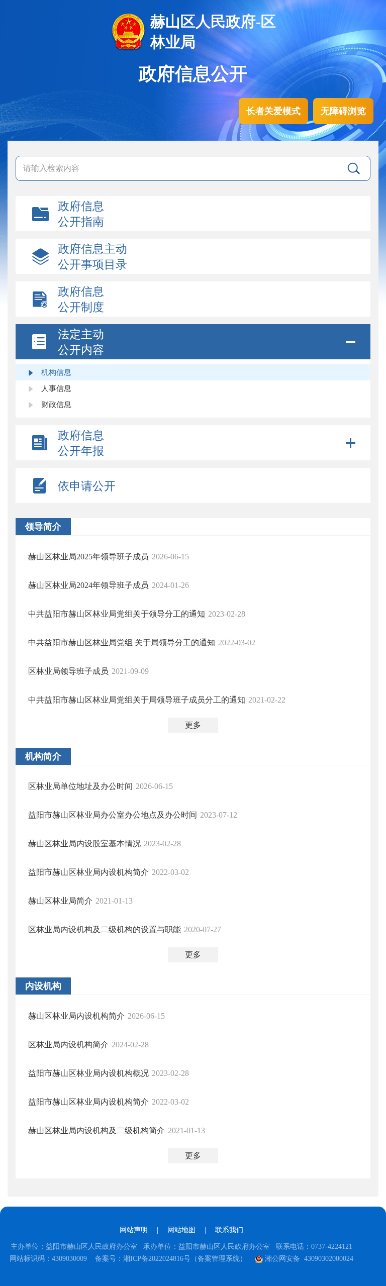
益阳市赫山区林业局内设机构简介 (88, 872)
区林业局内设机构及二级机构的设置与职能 (104, 929)
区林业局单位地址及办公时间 (80, 786)
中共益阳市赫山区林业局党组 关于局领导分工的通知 (121, 642)
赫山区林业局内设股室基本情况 (84, 843)
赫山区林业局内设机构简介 (76, 1016)
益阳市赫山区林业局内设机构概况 (88, 1073)
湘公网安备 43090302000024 (309, 1258)
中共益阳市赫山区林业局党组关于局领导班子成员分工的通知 (136, 700)
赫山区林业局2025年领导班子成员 (88, 556)
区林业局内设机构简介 (68, 1044)
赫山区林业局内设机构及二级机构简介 (96, 1130)
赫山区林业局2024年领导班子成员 (88, 585)
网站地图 (181, 1230)
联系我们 (229, 1230)
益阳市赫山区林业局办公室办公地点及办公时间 (112, 815)
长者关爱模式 (273, 111)
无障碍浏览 (343, 111)
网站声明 (134, 1230)
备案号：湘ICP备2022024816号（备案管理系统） (171, 1258)
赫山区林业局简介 (60, 901)
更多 (193, 725)
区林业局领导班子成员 (68, 671)
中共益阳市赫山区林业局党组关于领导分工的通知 (116, 614)
